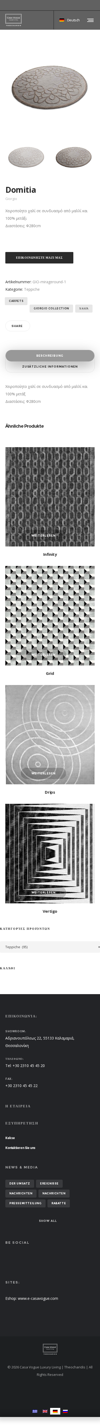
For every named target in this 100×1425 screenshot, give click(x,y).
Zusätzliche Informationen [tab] (50, 366)
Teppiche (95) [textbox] (52, 946)
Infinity (50, 554)
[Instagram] (95, 5)
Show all (48, 1221)
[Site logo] (13, 20)
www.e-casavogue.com (38, 1298)
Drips (50, 792)
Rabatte (58, 1203)
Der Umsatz (19, 1183)
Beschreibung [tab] (50, 355)
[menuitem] (35, 1411)
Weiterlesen (43, 535)
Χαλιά (84, 308)
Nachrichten (21, 1193)
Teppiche (32, 289)
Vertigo (50, 911)
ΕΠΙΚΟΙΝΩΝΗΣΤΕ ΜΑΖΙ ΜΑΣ (39, 257)
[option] (26, 157)
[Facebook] (91, 5)
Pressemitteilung (25, 1203)
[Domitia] (26, 157)
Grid (50, 673)
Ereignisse (49, 1183)
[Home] (50, 1349)
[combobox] (50, 947)
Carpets (16, 301)
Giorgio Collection (51, 308)
